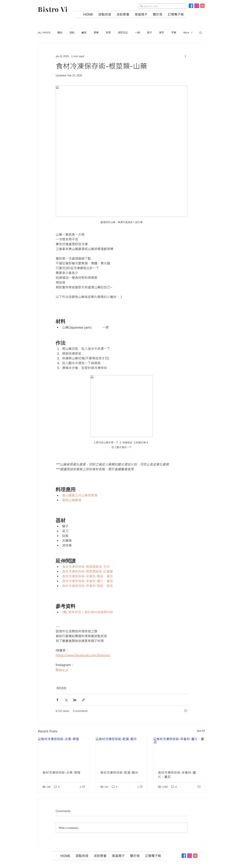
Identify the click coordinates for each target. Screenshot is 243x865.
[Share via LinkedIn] (74, 700)
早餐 (173, 32)
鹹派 (84, 32)
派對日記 (123, 32)
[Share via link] (83, 700)
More (186, 32)
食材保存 (61, 687)
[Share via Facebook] (57, 700)
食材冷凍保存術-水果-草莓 (61, 772)
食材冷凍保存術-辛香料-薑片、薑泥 (177, 774)
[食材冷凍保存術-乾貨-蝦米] (121, 751)
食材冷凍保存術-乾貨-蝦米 (119, 772)
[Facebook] (191, 6)
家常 (161, 32)
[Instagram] (196, 6)
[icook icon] (202, 6)
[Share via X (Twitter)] (66, 700)
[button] (105, 14)
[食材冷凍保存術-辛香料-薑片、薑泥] (179, 751)
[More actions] (185, 56)
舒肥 (108, 32)
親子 (149, 32)
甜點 (72, 32)
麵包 (59, 32)
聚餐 (96, 32)
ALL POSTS (44, 32)
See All (201, 730)
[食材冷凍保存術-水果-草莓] (63, 751)
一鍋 (137, 32)
